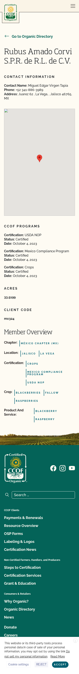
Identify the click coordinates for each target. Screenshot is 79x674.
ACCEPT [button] (60, 664)
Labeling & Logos (19, 541)
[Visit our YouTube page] (72, 467)
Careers (11, 635)
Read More (57, 656)
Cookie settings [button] (18, 664)
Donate (10, 627)
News (9, 617)
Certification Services (22, 575)
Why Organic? (16, 601)
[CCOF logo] (10, 12)
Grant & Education (20, 583)
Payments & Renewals (23, 518)
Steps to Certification (22, 567)
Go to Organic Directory (32, 36)
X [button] (75, 640)
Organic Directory (19, 609)
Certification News (20, 549)
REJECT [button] (41, 664)
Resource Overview (21, 525)
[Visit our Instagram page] (63, 467)
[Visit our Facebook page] (53, 467)
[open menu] (73, 6)
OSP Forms (13, 533)
